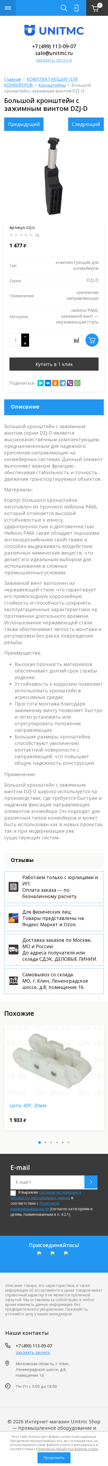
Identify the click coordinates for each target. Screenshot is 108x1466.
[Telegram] (63, 383)
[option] (54, 175)
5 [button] (62, 1142)
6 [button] (68, 1142)
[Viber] (70, 383)
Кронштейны (52, 85)
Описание (25, 406)
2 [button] (45, 1142)
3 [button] (51, 1142)
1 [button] (39, 1142)
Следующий (86, 124)
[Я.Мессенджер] (40, 383)
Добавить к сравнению (76, 340)
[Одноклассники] (55, 383)
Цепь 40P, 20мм (27, 1105)
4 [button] (57, 1142)
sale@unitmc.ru (54, 53)
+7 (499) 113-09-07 (54, 46)
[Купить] (92, 340)
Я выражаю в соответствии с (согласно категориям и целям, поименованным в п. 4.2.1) (51, 1203)
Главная (12, 79)
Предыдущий (24, 124)
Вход (76, 8)
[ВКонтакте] (48, 383)
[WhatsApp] (77, 383)
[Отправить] (91, 1182)
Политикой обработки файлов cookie (67, 1449)
